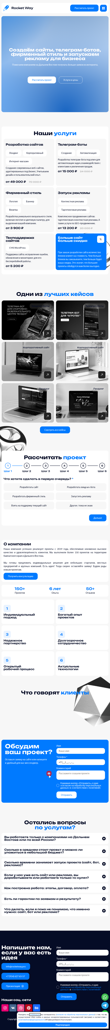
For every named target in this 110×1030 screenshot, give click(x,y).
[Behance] (36, 1007)
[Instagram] (5, 1007)
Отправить (66, 794)
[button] (55, 838)
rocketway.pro (35, 1014)
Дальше (98, 517)
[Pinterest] (28, 1007)
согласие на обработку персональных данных (75, 1014)
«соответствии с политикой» (86, 787)
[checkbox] (29, 487)
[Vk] (12, 1007)
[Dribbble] (20, 1007)
